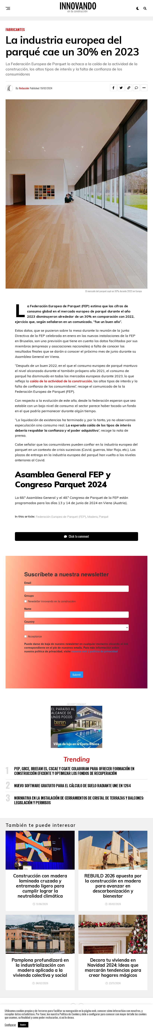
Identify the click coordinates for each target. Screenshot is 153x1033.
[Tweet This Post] (121, 87)
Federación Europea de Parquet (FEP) (61, 516)
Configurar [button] (10, 1024)
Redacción (24, 88)
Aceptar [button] (23, 1024)
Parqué (103, 516)
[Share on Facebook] (113, 87)
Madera (92, 516)
